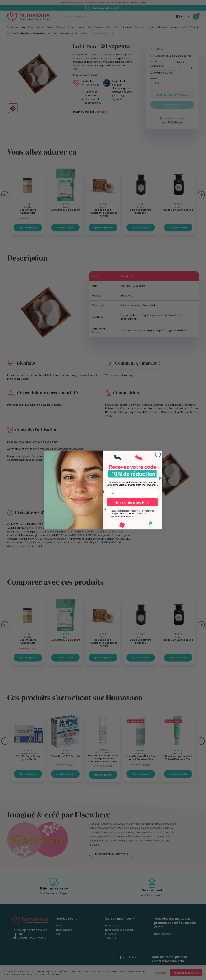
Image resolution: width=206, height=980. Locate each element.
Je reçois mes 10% (132, 502)
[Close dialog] (158, 454)
